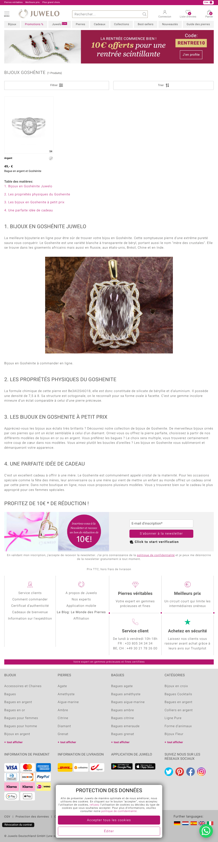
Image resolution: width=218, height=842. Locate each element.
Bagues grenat (122, 734)
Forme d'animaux (178, 726)
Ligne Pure (173, 718)
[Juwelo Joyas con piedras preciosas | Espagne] (193, 823)
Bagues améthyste (126, 694)
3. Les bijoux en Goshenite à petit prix (34, 202)
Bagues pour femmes (21, 718)
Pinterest (179, 771)
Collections (121, 24)
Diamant (64, 726)
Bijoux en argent (17, 734)
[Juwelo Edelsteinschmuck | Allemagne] (177, 823)
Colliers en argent (179, 710)
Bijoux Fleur (174, 734)
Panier (209, 15)
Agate (62, 686)
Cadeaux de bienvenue (30, 612)
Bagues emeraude (125, 726)
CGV (7, 817)
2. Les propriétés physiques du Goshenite (37, 194)
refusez (94, 805)
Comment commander (30, 599)
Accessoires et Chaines (23, 686)
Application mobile (81, 606)
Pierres (80, 24)
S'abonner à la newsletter (161, 533)
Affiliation (81, 618)
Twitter (169, 771)
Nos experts (81, 599)
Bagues (10, 694)
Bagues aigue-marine (128, 702)
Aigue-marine (68, 702)
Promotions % (34, 24)
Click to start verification (157, 542)
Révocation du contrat (18, 825)
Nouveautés (170, 24)
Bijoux (12, 24)
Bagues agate (122, 686)
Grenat (63, 734)
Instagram (201, 771)
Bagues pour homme (20, 726)
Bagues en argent (18, 702)
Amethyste (66, 694)
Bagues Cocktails (178, 694)
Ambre (63, 710)
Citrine (63, 718)
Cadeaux (99, 24)
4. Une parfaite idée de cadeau (28, 210)
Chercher (144, 14)
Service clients (30, 593)
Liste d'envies (188, 15)
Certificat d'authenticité (30, 606)
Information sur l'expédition (30, 618)
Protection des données (32, 817)
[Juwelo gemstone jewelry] (201, 823)
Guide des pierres (198, 24)
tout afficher (15, 742)
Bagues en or (14, 710)
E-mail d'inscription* (147, 523)
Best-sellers (145, 24)
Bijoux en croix (176, 686)
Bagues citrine (122, 718)
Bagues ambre (122, 710)
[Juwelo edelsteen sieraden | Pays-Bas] (185, 823)
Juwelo (59, 24)
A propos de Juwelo (81, 593)
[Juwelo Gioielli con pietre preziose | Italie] (210, 823)
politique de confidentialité (156, 555)
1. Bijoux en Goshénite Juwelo (28, 186)
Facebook (190, 771)
